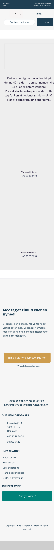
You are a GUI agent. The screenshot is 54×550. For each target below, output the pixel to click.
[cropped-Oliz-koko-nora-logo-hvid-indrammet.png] (5, 12)
